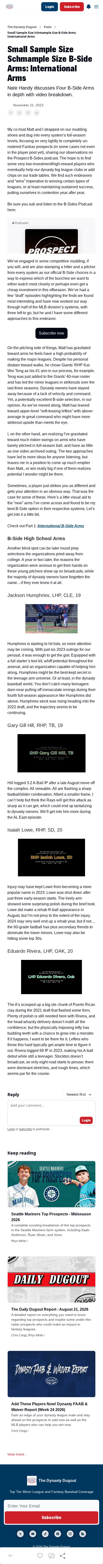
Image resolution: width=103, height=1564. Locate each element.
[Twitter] (20, 1534)
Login (49, 7)
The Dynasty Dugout (22, 27)
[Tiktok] (45, 1534)
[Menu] (89, 6)
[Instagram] (70, 1534)
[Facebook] (57, 1534)
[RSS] (82, 1534)
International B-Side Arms (61, 526)
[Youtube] (33, 1534)
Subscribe (72, 7)
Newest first (76, 1094)
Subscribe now (51, 333)
